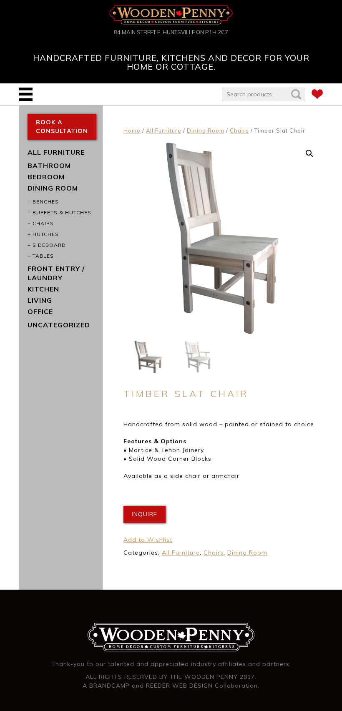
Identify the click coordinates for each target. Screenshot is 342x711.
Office (40, 311)
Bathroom (49, 165)
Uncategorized (59, 325)
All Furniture (163, 130)
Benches (46, 201)
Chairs (239, 130)
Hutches (46, 234)
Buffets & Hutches (62, 212)
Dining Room (205, 130)
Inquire (144, 514)
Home (132, 130)
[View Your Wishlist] (317, 95)
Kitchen (43, 289)
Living (40, 300)
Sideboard (49, 245)
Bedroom (46, 177)
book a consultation (62, 126)
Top (322, 691)
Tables (43, 256)
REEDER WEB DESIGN (179, 685)
